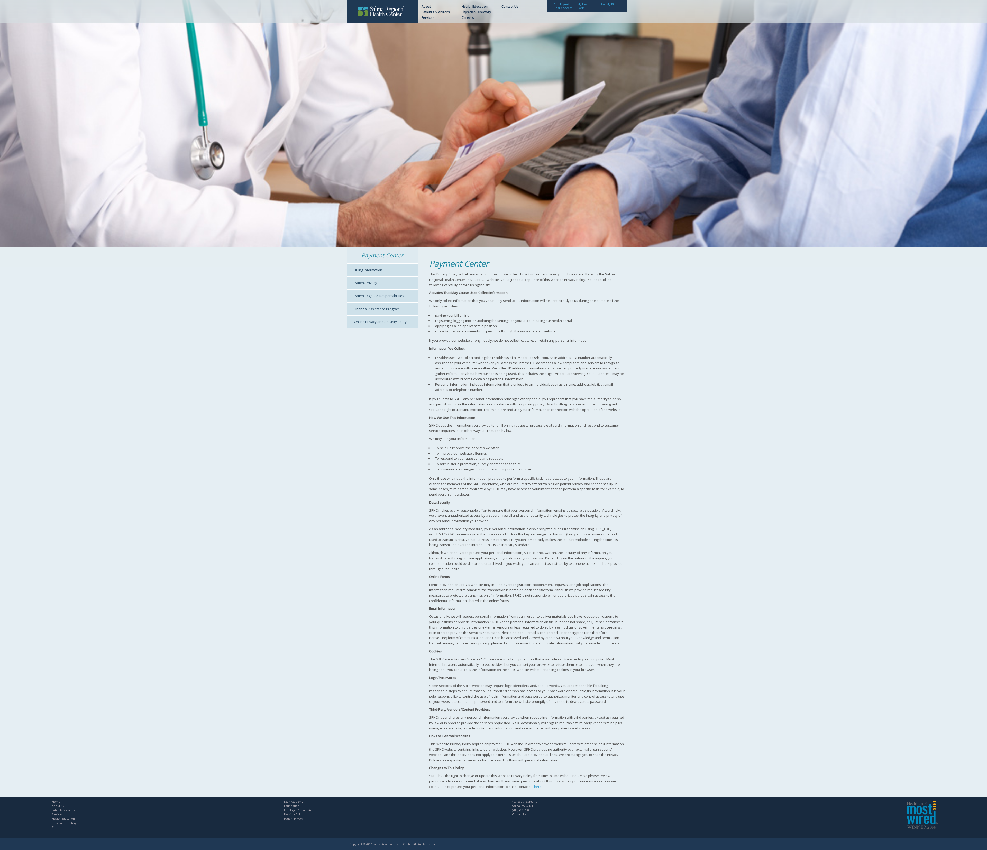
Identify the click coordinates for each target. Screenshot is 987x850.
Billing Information (368, 269)
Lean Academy (293, 801)
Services (428, 17)
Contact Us (509, 6)
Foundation (291, 806)
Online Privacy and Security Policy (380, 321)
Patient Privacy (365, 282)
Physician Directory (476, 12)
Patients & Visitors (436, 12)
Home (56, 801)
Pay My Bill (608, 4)
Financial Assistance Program (377, 309)
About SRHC (60, 806)
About (426, 6)
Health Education (475, 6)
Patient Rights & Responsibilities (379, 295)
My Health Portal (584, 6)
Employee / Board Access (300, 810)
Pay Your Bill (292, 814)
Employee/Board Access (563, 6)
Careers (468, 17)
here (538, 786)
